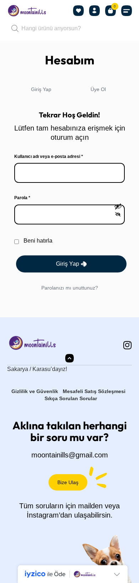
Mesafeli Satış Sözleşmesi (94, 391)
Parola (29, 197)
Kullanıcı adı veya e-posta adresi (55, 156)
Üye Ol (98, 89)
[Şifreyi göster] (118, 210)
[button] (126, 11)
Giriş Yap (41, 89)
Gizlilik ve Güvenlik (34, 391)
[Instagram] (127, 345)
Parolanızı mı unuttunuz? (69, 288)
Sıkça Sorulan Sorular (71, 398)
